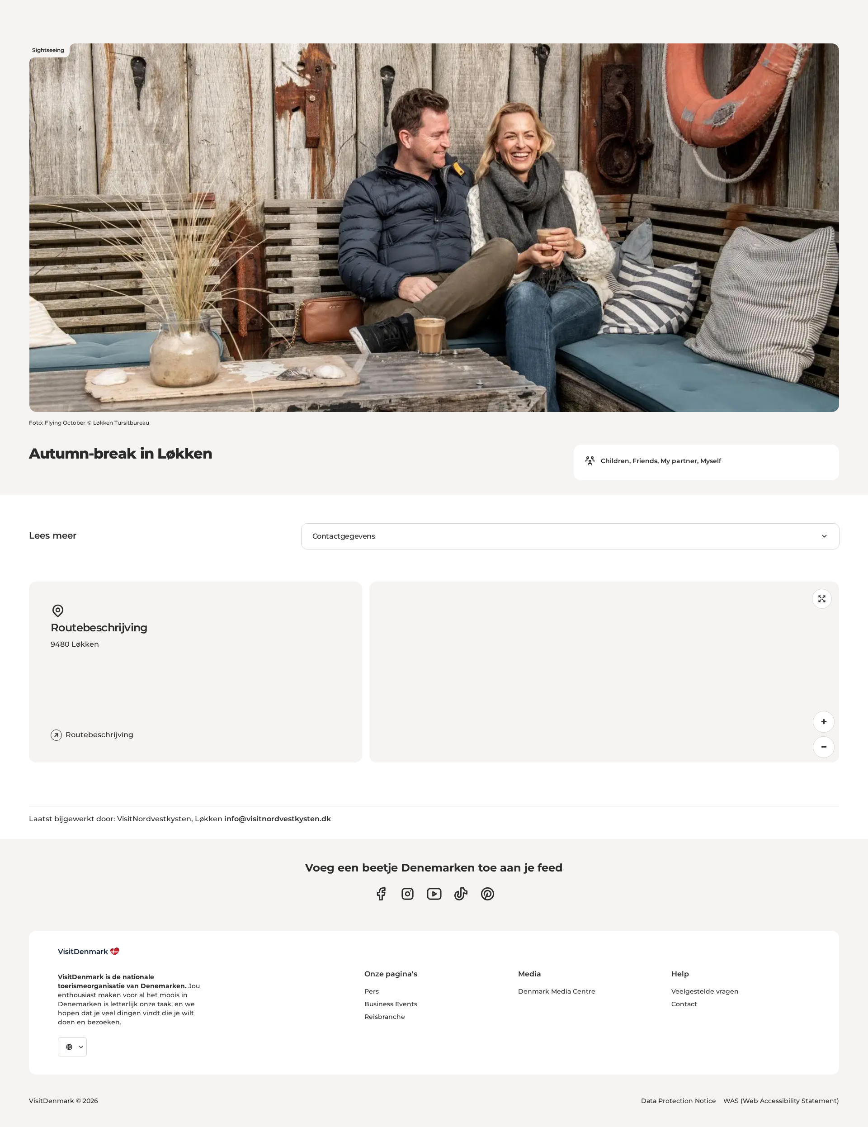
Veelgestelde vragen (705, 991)
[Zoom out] (824, 747)
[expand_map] (822, 599)
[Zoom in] (824, 722)
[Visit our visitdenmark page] (434, 894)
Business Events (390, 1004)
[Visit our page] (407, 894)
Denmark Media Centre (556, 991)
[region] (604, 672)
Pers (371, 991)
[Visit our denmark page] (381, 894)
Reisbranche (384, 1017)
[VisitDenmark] (89, 951)
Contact (684, 1004)
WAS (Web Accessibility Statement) (781, 1101)
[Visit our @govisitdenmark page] (461, 894)
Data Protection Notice (678, 1101)
